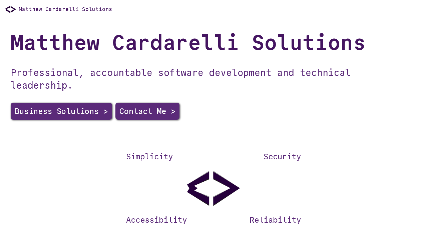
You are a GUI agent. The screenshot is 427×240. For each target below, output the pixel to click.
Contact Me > (147, 111)
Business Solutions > (61, 111)
